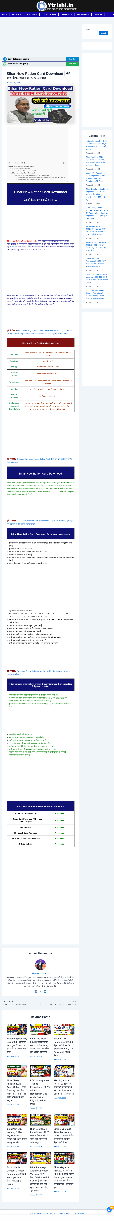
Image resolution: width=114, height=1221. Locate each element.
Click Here (59, 813)
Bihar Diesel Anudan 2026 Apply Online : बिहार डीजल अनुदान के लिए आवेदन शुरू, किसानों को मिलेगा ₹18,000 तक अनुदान (16, 1090)
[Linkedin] (45, 991)
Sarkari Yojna (17, 14)
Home (4, 14)
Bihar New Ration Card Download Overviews (29, 170)
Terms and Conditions (53, 1213)
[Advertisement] (40, 40)
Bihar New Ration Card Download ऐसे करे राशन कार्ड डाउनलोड (31, 175)
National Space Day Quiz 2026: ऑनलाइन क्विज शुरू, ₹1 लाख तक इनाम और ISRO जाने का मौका (17, 1045)
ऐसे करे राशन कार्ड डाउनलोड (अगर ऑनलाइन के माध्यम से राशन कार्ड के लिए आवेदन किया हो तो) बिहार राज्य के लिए (40, 177)
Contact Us (79, 1213)
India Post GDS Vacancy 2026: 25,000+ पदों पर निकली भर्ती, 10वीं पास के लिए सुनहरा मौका (17, 1136)
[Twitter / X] (40, 991)
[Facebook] (36, 991)
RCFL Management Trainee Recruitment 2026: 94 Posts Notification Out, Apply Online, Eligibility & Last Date (97, 213)
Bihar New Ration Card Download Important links (30, 179)
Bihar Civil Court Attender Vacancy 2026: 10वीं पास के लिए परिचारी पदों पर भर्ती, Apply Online (64, 1136)
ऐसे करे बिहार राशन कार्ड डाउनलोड (21, 169)
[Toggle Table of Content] (62, 163)
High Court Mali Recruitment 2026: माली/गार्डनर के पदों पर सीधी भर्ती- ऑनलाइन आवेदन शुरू (40, 1136)
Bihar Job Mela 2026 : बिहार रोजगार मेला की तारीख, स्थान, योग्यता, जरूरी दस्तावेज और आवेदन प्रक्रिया (39, 1045)
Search (88, 29)
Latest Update (66, 14)
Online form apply (49, 14)
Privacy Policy (36, 1213)
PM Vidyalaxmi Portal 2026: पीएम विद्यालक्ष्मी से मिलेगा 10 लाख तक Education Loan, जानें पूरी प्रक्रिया (64, 1087)
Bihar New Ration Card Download (22, 166)
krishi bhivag (32, 14)
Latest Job (98, 14)
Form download (83, 14)
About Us (68, 1213)
